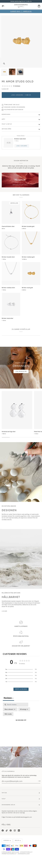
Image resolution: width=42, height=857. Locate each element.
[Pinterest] (11, 830)
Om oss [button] (4, 793)
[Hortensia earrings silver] (17, 410)
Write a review (21, 689)
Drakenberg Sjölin (9, 852)
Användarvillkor (24, 854)
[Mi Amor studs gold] (31, 273)
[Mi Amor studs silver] (11, 304)
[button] (21, 669)
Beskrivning (6, 114)
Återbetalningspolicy (9, 854)
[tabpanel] (21, 723)
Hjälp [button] (3, 799)
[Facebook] (3, 830)
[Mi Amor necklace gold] (31, 243)
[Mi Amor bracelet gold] (31, 212)
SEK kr (17, 840)
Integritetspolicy (26, 852)
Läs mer (4, 611)
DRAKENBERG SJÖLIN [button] (8, 805)
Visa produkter (21, 371)
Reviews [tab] (8, 697)
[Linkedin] (19, 830)
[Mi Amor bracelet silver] (11, 243)
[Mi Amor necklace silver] (11, 273)
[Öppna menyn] (5, 6)
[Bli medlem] (38, 781)
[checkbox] (8, 714)
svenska (6, 840)
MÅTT (3, 119)
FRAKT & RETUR (7, 124)
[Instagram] (15, 830)
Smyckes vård (6, 129)
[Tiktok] (7, 830)
